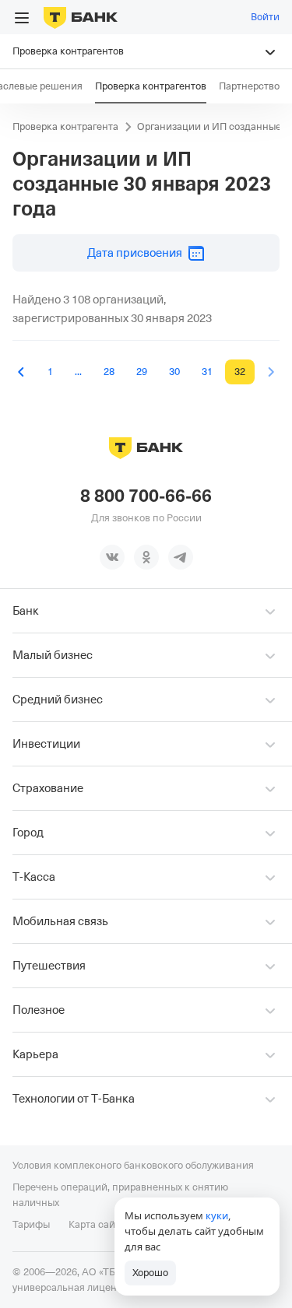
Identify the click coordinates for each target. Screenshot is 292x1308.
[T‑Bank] (81, 17)
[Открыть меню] (21, 18)
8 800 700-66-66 (146, 496)
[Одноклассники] (146, 557)
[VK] (112, 557)
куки (217, 1215)
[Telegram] (180, 557)
